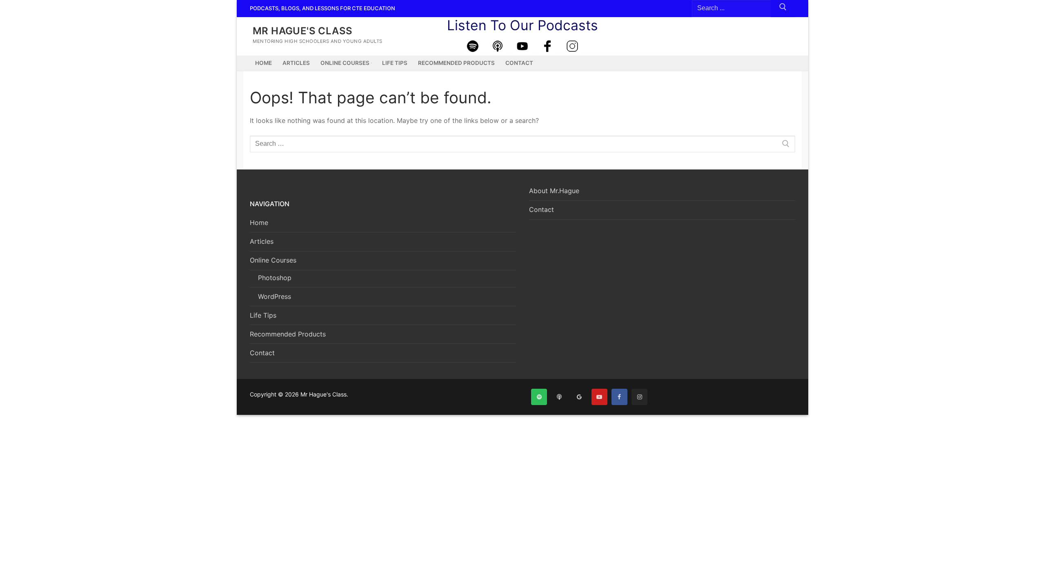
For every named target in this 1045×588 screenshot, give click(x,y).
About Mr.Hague (554, 191)
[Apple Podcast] (497, 46)
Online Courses (273, 260)
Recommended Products (288, 334)
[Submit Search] (783, 8)
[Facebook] (547, 46)
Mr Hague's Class (302, 31)
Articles (261, 241)
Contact (262, 353)
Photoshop (274, 278)
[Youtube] (522, 46)
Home (259, 222)
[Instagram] (572, 46)
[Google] (579, 397)
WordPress (274, 296)
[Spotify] (473, 46)
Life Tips (263, 315)
